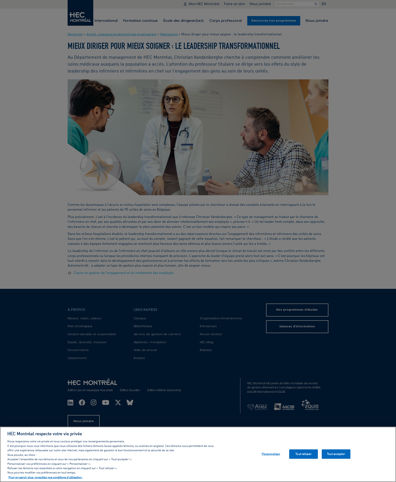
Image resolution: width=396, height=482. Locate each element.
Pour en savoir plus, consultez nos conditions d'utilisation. (45, 477)
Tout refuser (303, 453)
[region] (198, 454)
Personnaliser (271, 453)
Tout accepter (336, 453)
